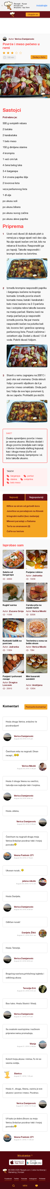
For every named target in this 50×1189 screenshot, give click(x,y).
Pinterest (42, 1179)
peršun (30, 476)
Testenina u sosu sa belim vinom (36, 635)
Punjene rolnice (36, 565)
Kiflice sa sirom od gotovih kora (23, 506)
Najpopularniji (36, 497)
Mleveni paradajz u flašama (21, 521)
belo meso (15, 482)
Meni (25, 1186)
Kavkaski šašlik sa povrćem (13, 635)
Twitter (16, 1179)
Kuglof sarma (13, 599)
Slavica (18, 1073)
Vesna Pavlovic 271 (24, 855)
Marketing (12, 1172)
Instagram (33, 1179)
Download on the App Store (17, 1162)
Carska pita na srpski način (36, 599)
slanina (13, 479)
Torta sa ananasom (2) (18, 526)
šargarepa (15, 476)
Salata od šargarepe (13, 565)
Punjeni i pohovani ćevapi (13, 672)
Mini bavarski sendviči (36, 672)
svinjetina (28, 479)
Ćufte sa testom (15, 531)
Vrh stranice (23, 1155)
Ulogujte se (33, 14)
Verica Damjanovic (24, 39)
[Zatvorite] (2, 5)
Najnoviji (13, 497)
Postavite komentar (36, 707)
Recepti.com (5, 1171)
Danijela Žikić (29, 932)
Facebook (8, 1179)
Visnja (33, 1043)
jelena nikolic (29, 881)
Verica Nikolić (29, 766)
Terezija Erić (29, 988)
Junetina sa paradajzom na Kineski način (25, 511)
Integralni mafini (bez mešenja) (23, 516)
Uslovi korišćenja (38, 1170)
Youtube (24, 1179)
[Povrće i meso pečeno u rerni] (27, 269)
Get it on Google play (34, 1162)
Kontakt (21, 1172)
